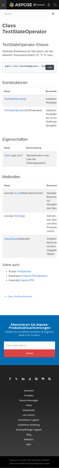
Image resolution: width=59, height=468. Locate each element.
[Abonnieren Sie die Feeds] (50, 379)
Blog (28, 434)
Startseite (29, 390)
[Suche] (55, 4)
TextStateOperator (14, 99)
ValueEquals (11, 238)
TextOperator (24, 271)
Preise (29, 405)
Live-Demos (28, 414)
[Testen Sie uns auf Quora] (36, 379)
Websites (28, 439)
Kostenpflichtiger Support (29, 429)
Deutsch (40, 4)
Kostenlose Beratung (28, 424)
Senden (29, 353)
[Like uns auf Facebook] (10, 379)
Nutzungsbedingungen (34, 463)
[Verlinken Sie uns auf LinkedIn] (23, 379)
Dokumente (29, 410)
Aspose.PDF (27, 280)
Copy (50, 67)
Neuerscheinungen (28, 400)
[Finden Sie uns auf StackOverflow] (30, 379)
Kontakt (47, 463)
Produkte (28, 395)
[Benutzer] (49, 4)
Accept (18, 193)
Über (28, 444)
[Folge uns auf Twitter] (17, 379)
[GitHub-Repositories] (43, 379)
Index (7, 155)
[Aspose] (21, 4)
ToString (18, 216)
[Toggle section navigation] (53, 13)
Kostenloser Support (28, 419)
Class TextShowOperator (20, 296)
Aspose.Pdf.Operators (35, 275)
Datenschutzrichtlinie (17, 463)
